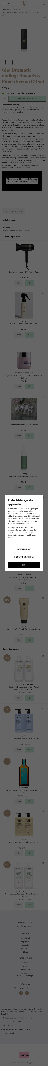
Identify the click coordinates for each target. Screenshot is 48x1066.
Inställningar (24, 549)
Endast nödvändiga (24, 557)
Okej (24, 565)
